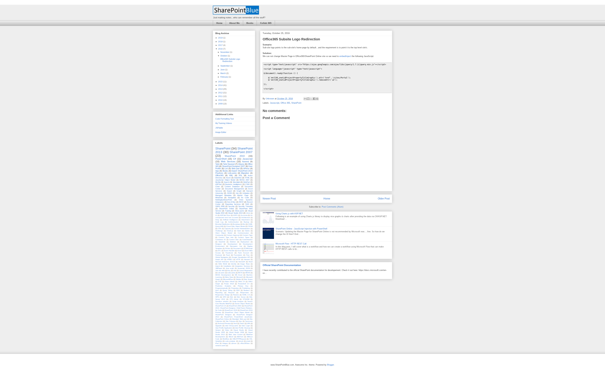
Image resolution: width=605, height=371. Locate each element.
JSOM (229, 193)
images (225, 343)
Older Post (384, 198)
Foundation (238, 255)
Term (235, 323)
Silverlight (236, 182)
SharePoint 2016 (231, 310)
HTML (247, 178)
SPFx (217, 297)
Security (231, 206)
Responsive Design (222, 295)
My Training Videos (223, 123)
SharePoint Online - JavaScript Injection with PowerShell (301, 229)
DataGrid (222, 242)
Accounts (244, 215)
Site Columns (231, 321)
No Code (245, 198)
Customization (247, 239)
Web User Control (235, 334)
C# (234, 159)
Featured (218, 255)
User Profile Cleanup (242, 328)
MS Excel (238, 275)
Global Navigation (221, 257)
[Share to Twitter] (311, 98)
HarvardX (241, 262)
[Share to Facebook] (314, 98)
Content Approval (233, 235)
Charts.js (230, 231)
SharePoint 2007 (241, 152)
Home (219, 23)
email (248, 341)
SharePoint (296, 103)
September (225, 66)
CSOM (250, 226)
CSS (219, 228)
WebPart (246, 182)
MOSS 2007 (244, 180)
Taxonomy (249, 321)
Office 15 (241, 281)
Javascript (274, 103)
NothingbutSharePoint (223, 200)
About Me (234, 23)
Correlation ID (220, 239)
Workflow (226, 339)
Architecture (245, 217)
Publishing (246, 288)
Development (232, 244)
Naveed (245, 162)
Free (248, 255)
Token (242, 323)
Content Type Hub (226, 237)
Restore (236, 295)
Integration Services (242, 266)
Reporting (218, 292)
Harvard (247, 259)
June (222, 70)
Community (219, 235)
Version (218, 330)
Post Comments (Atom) (332, 207)
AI (216, 215)
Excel (240, 250)
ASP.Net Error (225, 215)
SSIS (247, 204)
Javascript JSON (243, 268)
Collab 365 (265, 23)
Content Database (232, 186)
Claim (239, 231)
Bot (244, 224)
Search (226, 182)
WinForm (240, 337)
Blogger (330, 365)
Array (217, 220)
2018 (220, 42)
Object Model (230, 281)
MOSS (247, 273)
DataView (237, 178)
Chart (217, 186)
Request (231, 292)
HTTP (238, 259)
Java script (230, 268)
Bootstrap (236, 224)
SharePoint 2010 (235, 156)
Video (227, 330)
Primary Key (243, 286)
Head (251, 262)
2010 (220, 100)
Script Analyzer (238, 301)
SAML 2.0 (246, 295)
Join (237, 193)
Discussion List (236, 246)
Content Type (248, 235)
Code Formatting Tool (224, 119)
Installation (227, 266)
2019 (220, 38)
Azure (228, 178)
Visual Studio (238, 330)
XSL (240, 175)
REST (241, 202)
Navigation (232, 198)
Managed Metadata (223, 195)
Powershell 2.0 (244, 284)
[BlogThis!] (308, 98)
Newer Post (269, 198)
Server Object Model (242, 303)
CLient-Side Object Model (235, 226)
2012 (220, 93)
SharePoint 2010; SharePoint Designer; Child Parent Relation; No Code (234, 308)
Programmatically (221, 288)
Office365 (219, 175)
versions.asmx (220, 345)
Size (240, 321)
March (223, 73)
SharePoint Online (226, 209)
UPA (248, 323)
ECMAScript (248, 248)
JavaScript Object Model (225, 180)
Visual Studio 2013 (235, 213)
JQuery (241, 164)
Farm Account (243, 253)
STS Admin (234, 299)
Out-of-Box (231, 202)
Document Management (234, 189)
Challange (219, 231)
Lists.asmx (232, 173)
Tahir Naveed (229, 164)
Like (234, 270)
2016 (220, 49)
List (226, 168)
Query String (227, 290)
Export (229, 191)
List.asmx (221, 273)
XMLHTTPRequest (239, 339)
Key (229, 270)
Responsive (244, 292)
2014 (220, 85)
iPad (217, 343)
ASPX (235, 215)
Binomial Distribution (222, 224)
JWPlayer (218, 268)
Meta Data (229, 277)
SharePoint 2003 (235, 306)
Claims (247, 231)
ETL (219, 250)
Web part (236, 168)
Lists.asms (231, 273)
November (225, 52)
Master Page (242, 195)
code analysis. (230, 341)
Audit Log (219, 222)
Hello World (222, 264)
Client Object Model (223, 233)
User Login (246, 326)
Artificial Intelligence (230, 220)
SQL (231, 297)
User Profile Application (223, 328)
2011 (220, 96)
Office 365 (285, 103)
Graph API (219, 259)
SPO (224, 297)
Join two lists (220, 270)
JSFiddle (219, 128)
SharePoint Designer (223, 314)
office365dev (245, 343)
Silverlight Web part (239, 319)
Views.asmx (239, 211)
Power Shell (229, 284)
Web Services (228, 161)
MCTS (240, 273)
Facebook (229, 253)
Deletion (233, 242)
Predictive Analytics (223, 286)
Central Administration (242, 228)
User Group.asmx (231, 326)
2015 (220, 82)
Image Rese (245, 264)
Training (228, 211)
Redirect (247, 290)
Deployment (245, 242)
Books (249, 23)
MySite (218, 182)
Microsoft (239, 277)
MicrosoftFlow (228, 279)
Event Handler (229, 250)
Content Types (243, 237)
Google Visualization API (241, 257)
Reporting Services (233, 204)
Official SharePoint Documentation (282, 265)
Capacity (228, 228)
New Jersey (248, 279)
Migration (245, 173)
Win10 (231, 337)
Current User (234, 239)
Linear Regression (246, 270)
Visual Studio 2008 (236, 332)
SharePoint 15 (220, 306)
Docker (227, 248)
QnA (217, 290)
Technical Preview (224, 323)
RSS (238, 290)
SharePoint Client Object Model (237, 312)
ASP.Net (218, 184)
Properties (235, 288)
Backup (246, 222)
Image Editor (220, 132)
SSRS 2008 (220, 206)
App (217, 171)
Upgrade (218, 326)
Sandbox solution (222, 301)
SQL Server (241, 297)
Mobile (238, 279)
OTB (219, 281)
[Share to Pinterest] (317, 98)
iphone (233, 343)
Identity (233, 264)
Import (217, 266)
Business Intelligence (233, 184)
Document (237, 248)
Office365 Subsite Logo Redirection (230, 60)
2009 (220, 104)
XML (231, 175)
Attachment (245, 220)
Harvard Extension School (225, 262)
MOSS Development (223, 275)
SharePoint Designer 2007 (233, 166)
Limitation (246, 193)
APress (246, 168)
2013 (220, 89)
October (224, 56)
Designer (218, 244)
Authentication (233, 222)
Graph (239, 191)
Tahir (217, 164)
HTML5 (229, 259)
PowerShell (221, 159)
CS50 (247, 184)
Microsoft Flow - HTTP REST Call (291, 243)
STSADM (246, 299)
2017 (220, 45)
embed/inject (345, 56)
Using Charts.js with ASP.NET (289, 213)
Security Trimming (245, 206)
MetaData (219, 198)
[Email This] (305, 98)
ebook (241, 341)
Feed (228, 255)
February (224, 77)
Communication (243, 233)
